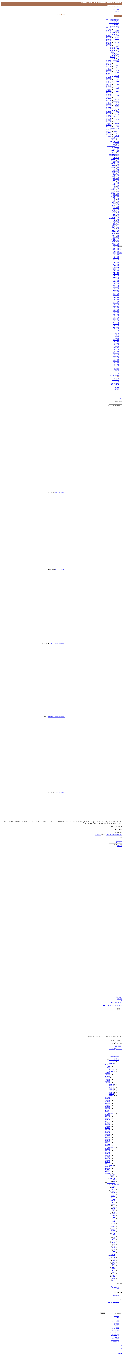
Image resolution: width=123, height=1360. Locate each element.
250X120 (107, 1105)
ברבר (113, 1207)
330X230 (108, 115)
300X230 (107, 1134)
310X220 (108, 107)
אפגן (114, 1194)
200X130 (112, 49)
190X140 (112, 34)
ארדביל (113, 1196)
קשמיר (113, 1275)
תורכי (113, 1280)
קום (114, 1265)
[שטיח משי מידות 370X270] (91, 643)
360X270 (108, 125)
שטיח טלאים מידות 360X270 (112, 1005)
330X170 (108, 108)
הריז (114, 1220)
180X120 (108, 40)
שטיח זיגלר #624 (59, 569)
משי (114, 1244)
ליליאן (113, 1239)
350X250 (98, 835)
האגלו (113, 1215)
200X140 (112, 50)
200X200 (107, 1097)
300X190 (107, 1131)
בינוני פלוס (112, 1178)
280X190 (107, 1124)
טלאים (113, 1233)
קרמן (113, 1272)
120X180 (111, 1061)
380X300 (107, 1166)
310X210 (108, 105)
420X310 (107, 1171)
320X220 (108, 112)
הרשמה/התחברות (115, 1341)
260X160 (107, 1111)
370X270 (107, 1163)
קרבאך (113, 1270)
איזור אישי (116, 1295)
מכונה (113, 1243)
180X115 (108, 39)
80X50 (112, 1175)
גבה (114, 1212)
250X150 (107, 1108)
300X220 (107, 1132)
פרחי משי (112, 1259)
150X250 (112, 32)
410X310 (107, 1170)
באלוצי (113, 1197)
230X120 (107, 1098)
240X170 (107, 1103)
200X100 (112, 47)
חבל (114, 1225)
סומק (113, 1249)
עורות (113, 1257)
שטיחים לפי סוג (114, 1184)
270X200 (107, 1120)
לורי (114, 1238)
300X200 (110, 1113)
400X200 (107, 1168)
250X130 (107, 1107)
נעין (114, 1246)
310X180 (108, 102)
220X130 (111, 1092)
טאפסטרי (112, 1226)
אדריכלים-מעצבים (114, 1056)
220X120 (111, 1090)
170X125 (108, 37)
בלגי (114, 1205)
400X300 (111, 1165)
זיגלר (114, 1223)
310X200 (108, 104)
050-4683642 (118, 1046)
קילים (113, 1267)
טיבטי (113, 1231)
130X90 (109, 29)
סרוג (114, 1252)
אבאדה (113, 1186)
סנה (114, 1251)
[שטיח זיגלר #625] (91, 492)
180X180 (108, 45)
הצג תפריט (119, 841)
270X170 (107, 1118)
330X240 (108, 117)
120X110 (108, 28)
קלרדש (113, 1268)
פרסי (113, 1260)
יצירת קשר (116, 1288)
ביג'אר (113, 1202)
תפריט (120, 28)
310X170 (107, 1137)
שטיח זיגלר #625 (59, 492)
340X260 (108, 120)
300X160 (107, 1129)
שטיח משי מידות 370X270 (56, 643)
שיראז (113, 1278)
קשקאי (113, 1277)
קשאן (113, 1273)
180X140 (108, 42)
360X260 (108, 123)
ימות (114, 1236)
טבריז (113, 1228)
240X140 (107, 1102)
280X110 (107, 1121)
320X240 (108, 113)
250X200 (108, 78)
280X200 (107, 1126)
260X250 (107, 1116)
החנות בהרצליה (114, 1287)
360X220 (108, 121)
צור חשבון (120, 1353)
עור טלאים (112, 1255)
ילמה (113, 1234)
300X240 (107, 1136)
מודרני (113, 1241)
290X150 (107, 1128)
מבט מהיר (119, 999)
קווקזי (113, 1264)
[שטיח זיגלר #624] (91, 569)
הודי (114, 1217)
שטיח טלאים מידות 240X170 (56, 717)
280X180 (107, 1123)
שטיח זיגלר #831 (59, 792)
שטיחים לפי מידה (111, 835)
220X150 (111, 1094)
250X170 (107, 1110)
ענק (114, 1181)
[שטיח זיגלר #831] (91, 792)
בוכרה (113, 1199)
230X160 (110, 1095)
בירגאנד (113, 1204)
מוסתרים (116, 1058)
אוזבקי (113, 1189)
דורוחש (113, 1213)
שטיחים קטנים (111, 1183)
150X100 (112, 26)
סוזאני (113, 1247)
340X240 (108, 118)
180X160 (108, 44)
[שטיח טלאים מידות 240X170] (91, 717)
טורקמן (113, 1230)
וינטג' (113, 1222)
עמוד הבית (119, 835)
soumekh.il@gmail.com (115, 1049)
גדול (114, 1179)
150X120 (108, 31)
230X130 (107, 1100)
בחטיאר (113, 1200)
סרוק (113, 1254)
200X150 (112, 52)
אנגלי (113, 1192)
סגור (121, 398)
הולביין (113, 1218)
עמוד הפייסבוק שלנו (113, 1303)
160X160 (108, 36)
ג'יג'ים (113, 1209)
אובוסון (113, 1188)
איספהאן (112, 1191)
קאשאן (113, 1262)
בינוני (113, 1176)
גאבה (113, 1210)
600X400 (107, 1173)
